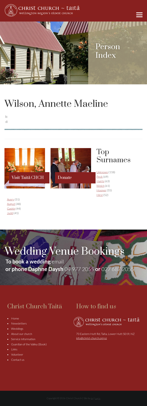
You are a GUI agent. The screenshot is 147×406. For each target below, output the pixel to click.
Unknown (102, 172)
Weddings (17, 328)
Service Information (23, 339)
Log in (97, 398)
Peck (99, 176)
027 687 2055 (117, 269)
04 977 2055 (79, 269)
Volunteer (17, 354)
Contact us (17, 359)
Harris (100, 181)
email (58, 261)
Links (14, 349)
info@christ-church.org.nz (91, 338)
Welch (100, 185)
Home (15, 318)
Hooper (101, 190)
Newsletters (19, 323)
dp (92, 398)
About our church (21, 333)
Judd (10, 213)
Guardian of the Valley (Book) (29, 344)
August (11, 204)
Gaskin (11, 208)
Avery (10, 199)
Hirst (99, 195)
